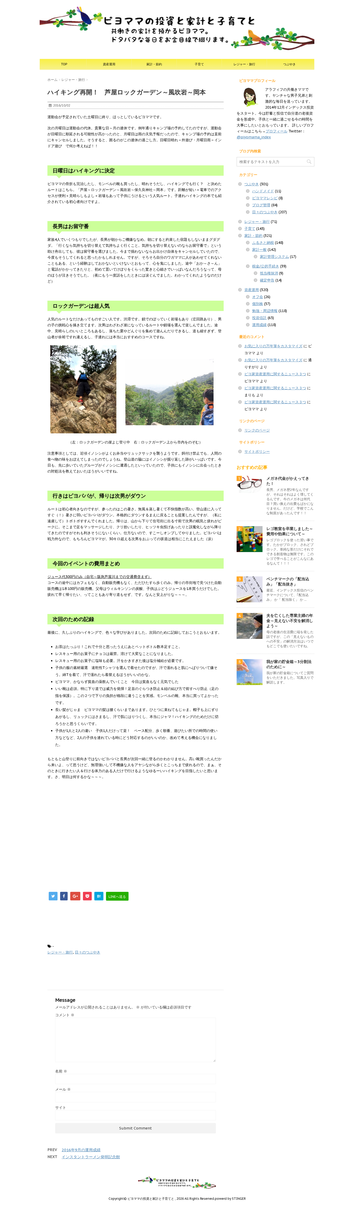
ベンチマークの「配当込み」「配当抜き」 (287, 581)
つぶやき (289, 64)
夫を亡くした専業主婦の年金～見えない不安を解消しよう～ (289, 620)
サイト (60, 1107)
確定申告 (267, 280)
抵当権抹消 (269, 273)
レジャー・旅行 (244, 64)
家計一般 (259, 249)
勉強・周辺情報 (265, 310)
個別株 (257, 303)
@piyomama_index (254, 137)
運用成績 (259, 324)
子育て (199, 64)
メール (63, 1089)
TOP (64, 64)
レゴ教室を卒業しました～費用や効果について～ (289, 531)
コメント (64, 1015)
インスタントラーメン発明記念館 (91, 1156)
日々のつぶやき (87, 952)
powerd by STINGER (230, 1199)
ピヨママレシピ (265, 198)
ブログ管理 (261, 205)
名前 (61, 1071)
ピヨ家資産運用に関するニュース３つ (275, 374)
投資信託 (259, 317)
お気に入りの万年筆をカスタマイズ (273, 346)
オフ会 (257, 296)
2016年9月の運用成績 (81, 1149)
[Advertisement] (90, 832)
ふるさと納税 (263, 242)
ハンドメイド (263, 191)
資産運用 (109, 64)
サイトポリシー (257, 451)
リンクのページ (257, 430)
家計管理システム (274, 256)
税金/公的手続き (265, 266)
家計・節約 (154, 64)
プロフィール (276, 131)
